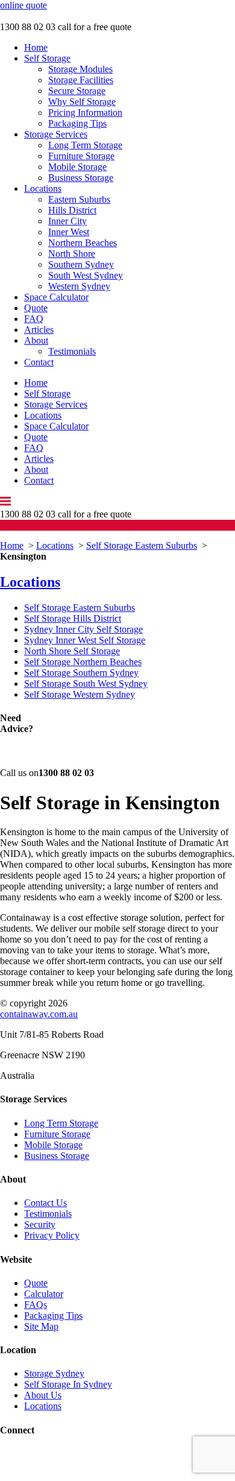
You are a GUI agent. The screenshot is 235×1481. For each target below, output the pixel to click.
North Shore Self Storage (72, 651)
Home (36, 47)
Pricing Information (85, 112)
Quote (36, 308)
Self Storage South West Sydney (86, 683)
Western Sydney (79, 286)
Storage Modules (80, 69)
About (36, 340)
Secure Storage (76, 91)
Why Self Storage (82, 101)
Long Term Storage (85, 145)
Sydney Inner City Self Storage (83, 629)
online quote (23, 5)
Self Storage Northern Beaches (83, 662)
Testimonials (72, 351)
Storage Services (55, 134)
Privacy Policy (52, 1235)
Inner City (67, 221)
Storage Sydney (54, 1373)
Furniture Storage (81, 156)
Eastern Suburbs (79, 199)
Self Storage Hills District (72, 618)
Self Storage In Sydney (68, 1384)
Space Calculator (56, 297)
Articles (39, 329)
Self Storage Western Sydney (79, 694)
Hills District (72, 210)
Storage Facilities (80, 80)
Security (39, 1224)
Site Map (41, 1326)
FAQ (33, 319)
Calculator (43, 1294)
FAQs (35, 1304)
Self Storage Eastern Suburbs (141, 545)
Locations (42, 188)
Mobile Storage (77, 167)
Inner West (68, 232)
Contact (39, 362)
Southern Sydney (81, 264)
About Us (42, 1395)
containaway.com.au (39, 1014)
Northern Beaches (82, 243)
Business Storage (80, 177)
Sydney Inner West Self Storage (84, 640)
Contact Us (45, 1203)
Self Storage (47, 58)
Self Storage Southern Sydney (81, 673)
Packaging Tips (77, 123)
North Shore (71, 253)
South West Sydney (85, 275)
